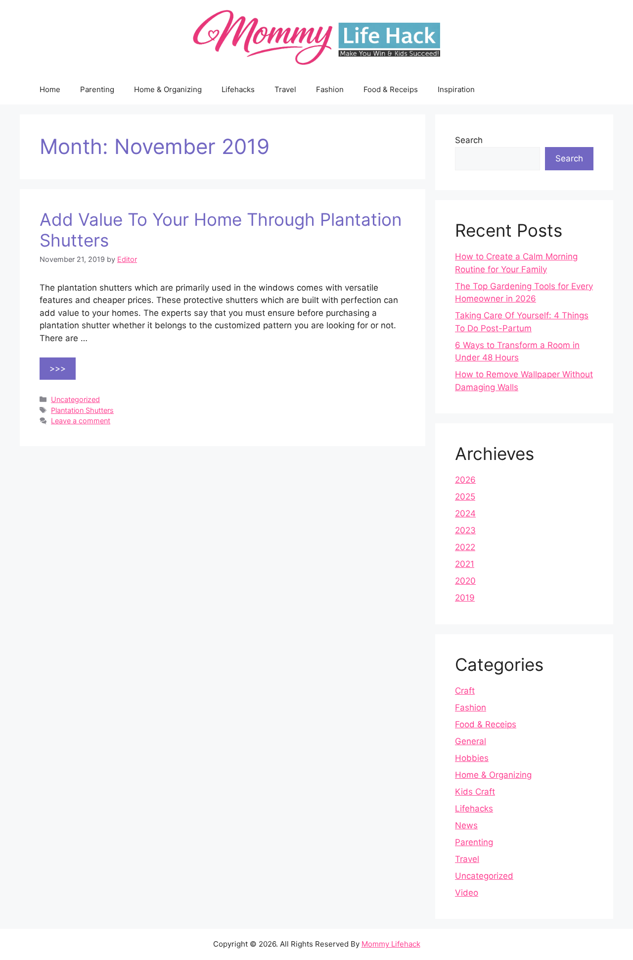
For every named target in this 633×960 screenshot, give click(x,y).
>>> (57, 368)
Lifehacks (238, 89)
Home (50, 89)
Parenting (97, 89)
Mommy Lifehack (391, 944)
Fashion (330, 89)
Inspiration (456, 89)
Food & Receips (390, 89)
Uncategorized (75, 399)
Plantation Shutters (82, 410)
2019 (465, 598)
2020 (465, 581)
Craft (465, 691)
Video (466, 893)
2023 (465, 530)
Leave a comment (80, 420)
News (466, 825)
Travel (285, 89)
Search (469, 140)
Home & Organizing (168, 89)
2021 (464, 564)
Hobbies (472, 758)
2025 (465, 497)
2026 (465, 480)
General (470, 741)
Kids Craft (475, 792)
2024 (465, 513)
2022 (465, 547)
